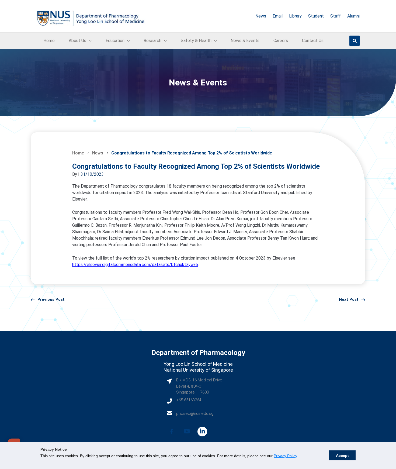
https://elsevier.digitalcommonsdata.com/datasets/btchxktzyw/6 (135, 264)
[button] (89, 41)
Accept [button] (342, 455)
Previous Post (51, 299)
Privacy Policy (285, 456)
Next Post (349, 299)
